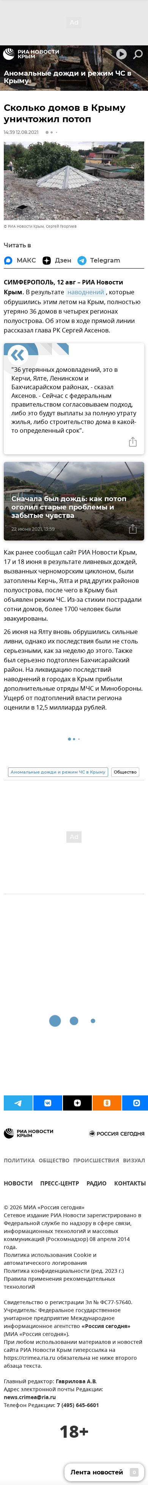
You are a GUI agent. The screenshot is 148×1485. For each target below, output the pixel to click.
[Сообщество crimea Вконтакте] (47, 1103)
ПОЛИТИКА (19, 1161)
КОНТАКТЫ (130, 1184)
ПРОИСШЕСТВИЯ (96, 1161)
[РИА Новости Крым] (31, 54)
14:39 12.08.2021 (21, 132)
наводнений (86, 292)
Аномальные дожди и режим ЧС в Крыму (58, 772)
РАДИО (97, 1184)
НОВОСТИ (18, 1184)
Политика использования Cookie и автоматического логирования (50, 1259)
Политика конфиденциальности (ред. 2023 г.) (64, 1271)
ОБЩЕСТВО (54, 1161)
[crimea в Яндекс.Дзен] (77, 1103)
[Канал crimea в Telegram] (18, 1103)
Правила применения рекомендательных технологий (59, 1283)
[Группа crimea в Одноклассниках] (107, 1103)
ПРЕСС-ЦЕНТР (59, 1184)
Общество (125, 772)
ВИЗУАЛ (134, 1161)
